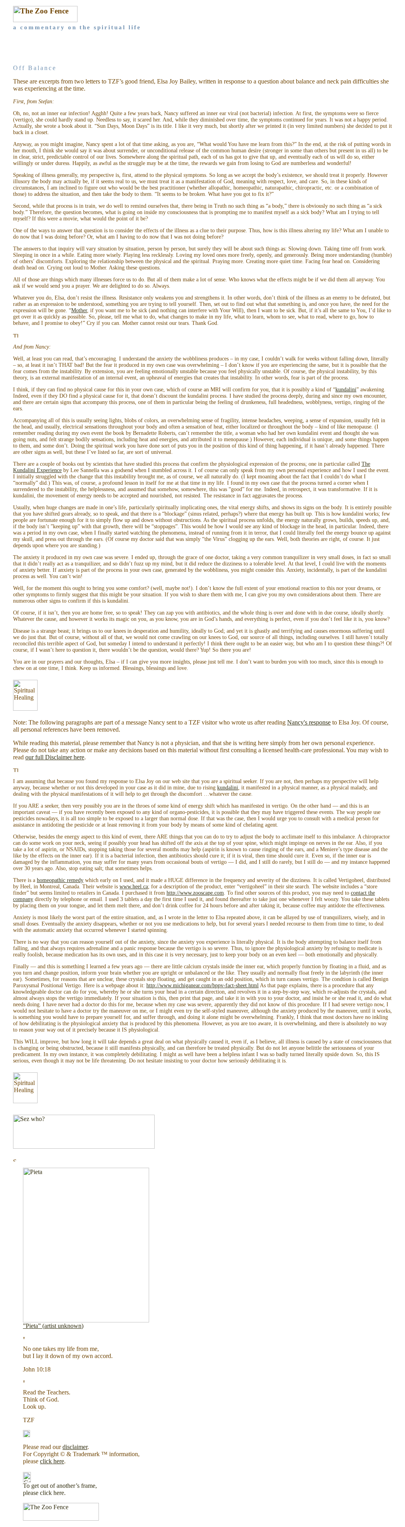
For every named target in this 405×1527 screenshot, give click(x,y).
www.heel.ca (133, 887)
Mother (79, 310)
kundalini (345, 390)
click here (52, 1461)
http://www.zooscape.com (195, 893)
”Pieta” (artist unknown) (53, 1325)
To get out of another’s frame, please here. (60, 1489)
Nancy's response (309, 722)
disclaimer (74, 1447)
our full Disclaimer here (54, 757)
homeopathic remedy (60, 880)
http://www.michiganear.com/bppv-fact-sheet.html (202, 985)
